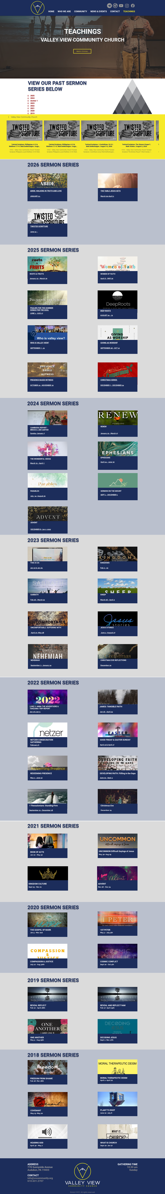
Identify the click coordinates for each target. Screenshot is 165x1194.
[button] (22, 117)
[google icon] (115, 5)
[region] (47, 189)
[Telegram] (109, 5)
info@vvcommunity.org (40, 1178)
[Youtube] (121, 5)
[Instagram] (126, 5)
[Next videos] (162, 130)
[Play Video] (24, 130)
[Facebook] (132, 5)
